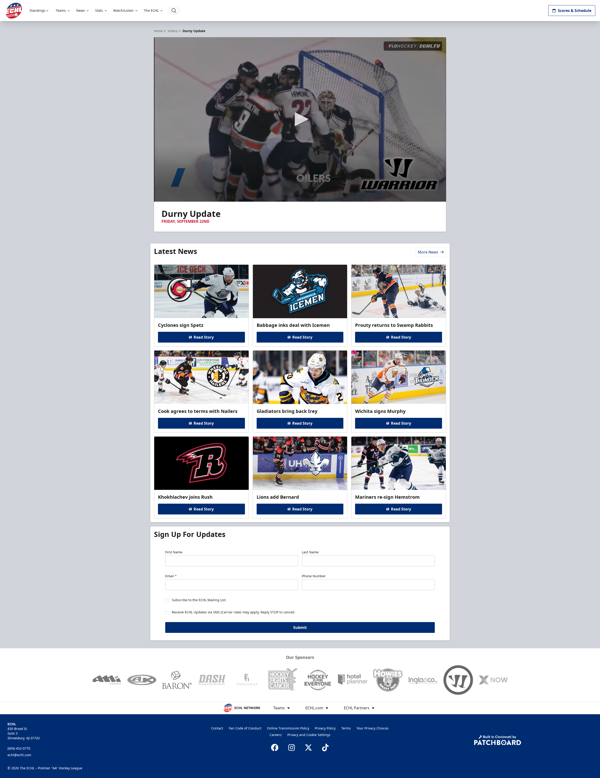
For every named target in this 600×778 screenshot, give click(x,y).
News (80, 10)
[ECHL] (14, 10)
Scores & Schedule (574, 10)
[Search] (174, 11)
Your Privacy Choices (372, 728)
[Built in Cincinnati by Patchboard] (497, 740)
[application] (300, 119)
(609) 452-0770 (19, 748)
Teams (61, 10)
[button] (300, 119)
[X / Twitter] (308, 747)
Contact (217, 728)
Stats (99, 10)
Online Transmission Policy (288, 728)
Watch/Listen (123, 10)
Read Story (204, 337)
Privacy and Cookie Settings (308, 735)
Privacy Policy (325, 728)
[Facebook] (274, 747)
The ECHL (151, 10)
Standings (37, 10)
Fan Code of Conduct (245, 728)
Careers (276, 735)
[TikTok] (325, 747)
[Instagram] (291, 747)
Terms (346, 728)
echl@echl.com (19, 755)
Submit (300, 627)
